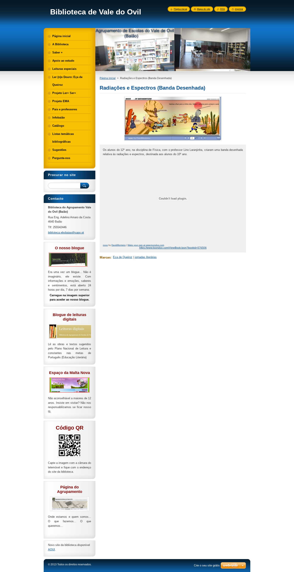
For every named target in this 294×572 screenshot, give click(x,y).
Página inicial (108, 78)
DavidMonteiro (118, 245)
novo (105, 245)
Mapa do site (203, 9)
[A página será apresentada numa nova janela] (173, 140)
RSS (222, 9)
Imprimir (239, 9)
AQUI (51, 549)
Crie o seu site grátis (207, 565)
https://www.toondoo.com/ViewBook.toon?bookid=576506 (173, 247)
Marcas (105, 257)
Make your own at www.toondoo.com (146, 245)
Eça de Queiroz (122, 257)
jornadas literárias (146, 257)
